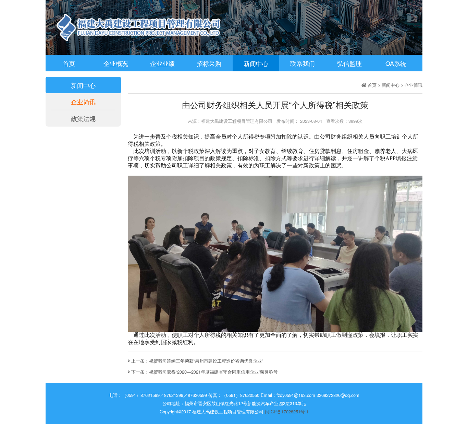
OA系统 (395, 63)
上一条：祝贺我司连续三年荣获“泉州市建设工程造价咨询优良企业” (196, 360)
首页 (69, 63)
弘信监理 (349, 63)
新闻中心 (256, 63)
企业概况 (115, 63)
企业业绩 (162, 63)
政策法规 (83, 118)
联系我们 (302, 63)
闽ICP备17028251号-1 (287, 411)
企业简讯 (83, 101)
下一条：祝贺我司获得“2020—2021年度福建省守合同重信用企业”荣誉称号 (204, 371)
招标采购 (209, 63)
